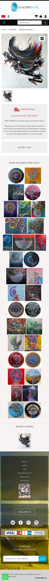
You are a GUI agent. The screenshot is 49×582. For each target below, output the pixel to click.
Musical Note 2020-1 (26, 30)
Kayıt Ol (43, 559)
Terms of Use (24, 481)
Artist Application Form (24, 473)
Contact (24, 465)
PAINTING (12, 30)
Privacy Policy (24, 477)
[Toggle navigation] (4, 22)
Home (3, 30)
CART (36, 16)
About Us (24, 461)
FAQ (24, 469)
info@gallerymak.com (9, 576)
